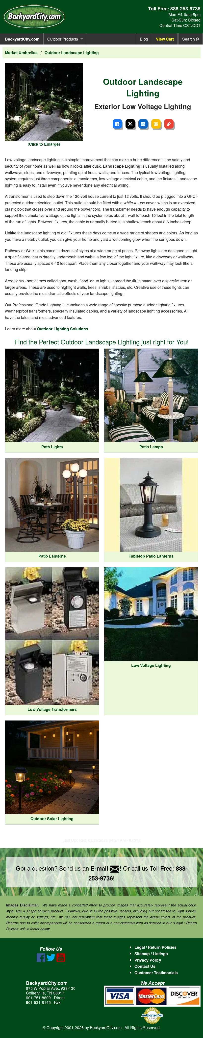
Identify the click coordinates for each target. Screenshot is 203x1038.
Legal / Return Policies (155, 947)
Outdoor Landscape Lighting (72, 52)
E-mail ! (106, 868)
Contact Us (144, 966)
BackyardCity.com (22, 39)
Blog (144, 39)
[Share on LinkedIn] (143, 124)
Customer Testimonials (156, 972)
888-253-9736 (185, 8)
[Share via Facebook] (117, 124)
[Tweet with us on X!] (50, 960)
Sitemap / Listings (151, 953)
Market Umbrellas (21, 52)
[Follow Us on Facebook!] (41, 960)
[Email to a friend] (156, 124)
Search (189, 39)
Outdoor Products (62, 39)
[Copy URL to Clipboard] (169, 124)
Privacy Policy (147, 960)
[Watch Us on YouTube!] (60, 960)
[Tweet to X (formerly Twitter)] (130, 124)
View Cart (165, 39)
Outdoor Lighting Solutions (62, 329)
